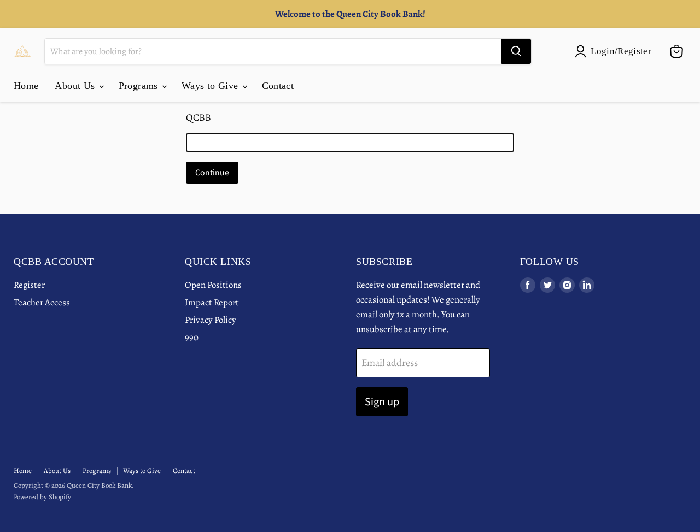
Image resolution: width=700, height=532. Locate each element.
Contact (278, 85)
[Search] (516, 51)
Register (29, 285)
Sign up (382, 402)
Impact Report (212, 302)
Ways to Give (211, 85)
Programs (140, 85)
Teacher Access (42, 302)
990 (192, 337)
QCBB (198, 117)
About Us (76, 85)
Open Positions (213, 285)
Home (26, 85)
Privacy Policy (210, 320)
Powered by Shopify (42, 496)
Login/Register (621, 51)
